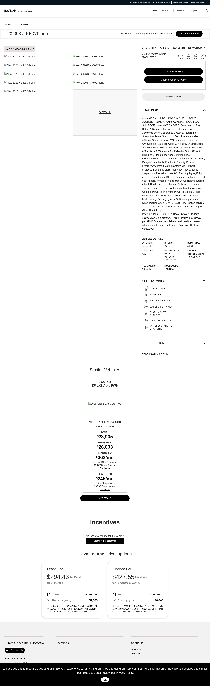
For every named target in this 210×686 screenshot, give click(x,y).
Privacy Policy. (125, 672)
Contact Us (16, 650)
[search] (207, 11)
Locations (62, 643)
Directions (135, 653)
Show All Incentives (105, 541)
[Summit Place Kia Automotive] (18, 10)
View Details (105, 498)
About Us (137, 643)
